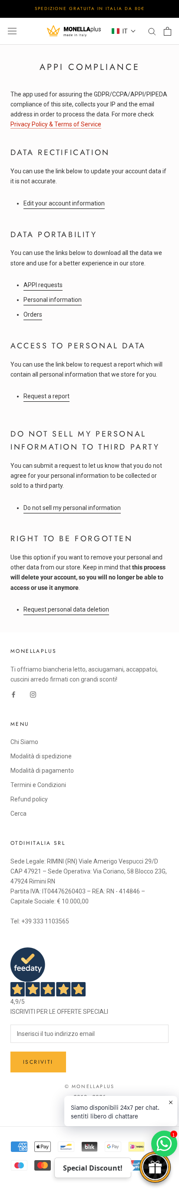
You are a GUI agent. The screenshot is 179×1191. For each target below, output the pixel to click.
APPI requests (43, 284)
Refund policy (29, 799)
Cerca (18, 813)
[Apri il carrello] (167, 31)
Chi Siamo (24, 741)
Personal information (52, 299)
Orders (32, 314)
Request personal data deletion (66, 609)
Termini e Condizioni (38, 784)
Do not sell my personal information (72, 507)
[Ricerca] (152, 31)
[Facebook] (13, 694)
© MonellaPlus (90, 1086)
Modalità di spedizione (41, 756)
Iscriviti (38, 1062)
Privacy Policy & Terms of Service (55, 124)
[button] (123, 31)
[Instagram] (33, 694)
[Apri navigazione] (12, 31)
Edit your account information (64, 203)
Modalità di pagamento (42, 770)
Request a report (46, 396)
